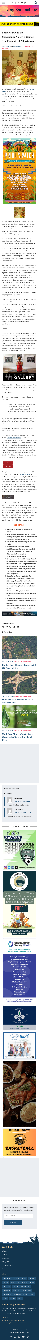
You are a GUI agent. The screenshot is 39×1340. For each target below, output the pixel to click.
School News (27, 1290)
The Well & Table (24, 474)
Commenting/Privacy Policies (19, 1332)
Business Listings (8, 1265)
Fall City (5, 1282)
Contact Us (6, 1269)
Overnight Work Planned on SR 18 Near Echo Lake (17, 701)
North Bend (6, 1286)
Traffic (31, 1294)
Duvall (24, 1278)
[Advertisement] (19, 763)
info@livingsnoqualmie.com (11, 1318)
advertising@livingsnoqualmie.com (13, 1323)
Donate (4, 1254)
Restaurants (16, 1290)
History (24, 1282)
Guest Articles (15, 1282)
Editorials (31, 1278)
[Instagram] (11, 627)
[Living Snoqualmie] (19, 10)
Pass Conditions (25, 1286)
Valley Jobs (6, 1262)
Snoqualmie (7, 1294)
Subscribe (13, 1222)
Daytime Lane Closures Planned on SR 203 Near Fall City (19, 666)
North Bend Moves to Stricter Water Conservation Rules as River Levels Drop (17, 737)
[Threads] (4, 627)
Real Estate (6, 1290)
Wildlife (20, 1298)
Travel (5, 1298)
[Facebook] (7, 627)
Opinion (15, 1286)
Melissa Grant (18, 46)
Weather (5, 1251)
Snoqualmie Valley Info (22, 661)
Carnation (16, 1278)
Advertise (5, 1258)
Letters (32, 1282)
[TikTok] (15, 627)
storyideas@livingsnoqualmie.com (13, 1320)
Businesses (7, 1278)
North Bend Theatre (14, 438)
